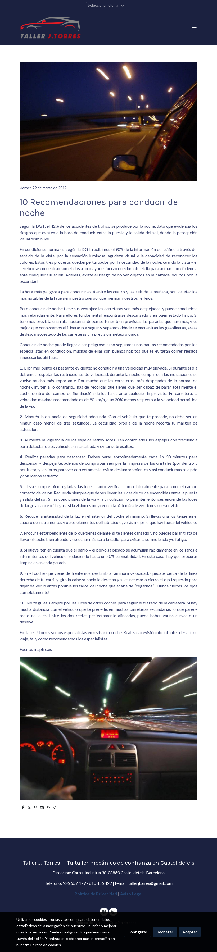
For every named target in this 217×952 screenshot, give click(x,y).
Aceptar (189, 931)
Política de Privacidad (96, 893)
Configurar (137, 931)
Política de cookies (45, 944)
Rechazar (164, 931)
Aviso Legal (131, 893)
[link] (50, 28)
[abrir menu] (194, 28)
